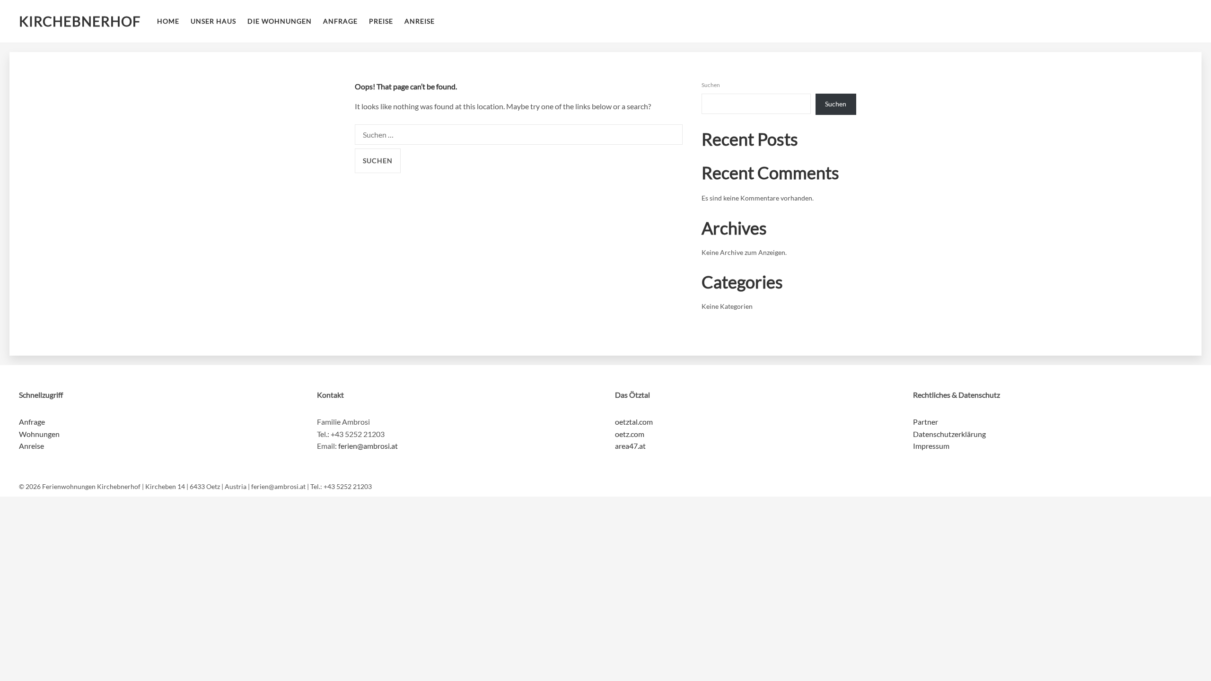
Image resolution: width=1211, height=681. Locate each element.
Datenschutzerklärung (949, 433)
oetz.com (629, 433)
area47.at (630, 445)
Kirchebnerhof (79, 21)
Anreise (419, 21)
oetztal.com (634, 421)
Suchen (711, 84)
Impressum (931, 445)
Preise (381, 21)
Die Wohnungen (279, 21)
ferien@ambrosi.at (368, 445)
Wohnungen (39, 433)
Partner (925, 421)
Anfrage (340, 21)
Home (168, 21)
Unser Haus (213, 21)
